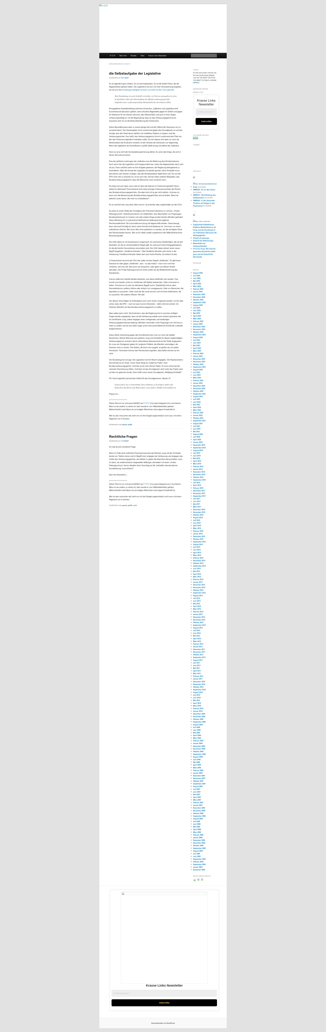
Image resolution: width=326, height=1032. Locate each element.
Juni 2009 (197, 730)
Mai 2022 (196, 404)
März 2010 (197, 706)
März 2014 (197, 576)
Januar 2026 (197, 291)
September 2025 (199, 302)
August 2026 (198, 273)
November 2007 (199, 778)
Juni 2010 (197, 697)
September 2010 (199, 689)
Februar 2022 (198, 412)
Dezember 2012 (199, 617)
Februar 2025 (198, 321)
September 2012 (199, 625)
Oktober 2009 (198, 719)
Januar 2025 (197, 324)
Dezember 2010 (199, 681)
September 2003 (199, 864)
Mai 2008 (196, 762)
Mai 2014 (196, 571)
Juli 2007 (196, 789)
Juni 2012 (197, 633)
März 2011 (197, 673)
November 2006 (199, 810)
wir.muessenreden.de (208, 184)
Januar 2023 (197, 383)
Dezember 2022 (199, 386)
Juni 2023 (197, 375)
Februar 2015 (198, 558)
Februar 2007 (198, 802)
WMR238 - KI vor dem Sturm (204, 189)
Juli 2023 (196, 372)
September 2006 (199, 816)
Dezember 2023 (199, 359)
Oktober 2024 (198, 332)
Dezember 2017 (199, 490)
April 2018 (197, 485)
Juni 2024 (197, 342)
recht (135, 505)
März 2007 (197, 800)
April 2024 (197, 348)
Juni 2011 (197, 665)
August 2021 (198, 423)
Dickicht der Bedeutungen (203, 240)
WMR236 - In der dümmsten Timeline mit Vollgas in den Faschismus (204, 203)
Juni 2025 (197, 310)
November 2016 (199, 512)
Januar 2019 (197, 469)
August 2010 (198, 692)
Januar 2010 (197, 711)
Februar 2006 (198, 835)
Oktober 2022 (198, 391)
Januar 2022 (197, 415)
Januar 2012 (197, 646)
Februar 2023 (198, 380)
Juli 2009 (196, 727)
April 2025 (197, 316)
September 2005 (199, 848)
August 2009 (198, 724)
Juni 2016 (197, 523)
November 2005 (199, 843)
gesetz (124, 424)
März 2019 (197, 463)
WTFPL (196, 82)
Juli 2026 (196, 275)
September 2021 (199, 420)
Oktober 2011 (198, 654)
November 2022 (199, 388)
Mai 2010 (196, 700)
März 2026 (197, 286)
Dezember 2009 (199, 714)
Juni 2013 (197, 601)
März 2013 (197, 609)
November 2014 (199, 560)
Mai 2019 (196, 458)
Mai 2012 (196, 635)
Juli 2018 (196, 482)
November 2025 (199, 297)
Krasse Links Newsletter (157, 55)
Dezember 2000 (199, 869)
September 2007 (199, 783)
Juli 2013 (196, 598)
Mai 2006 (196, 826)
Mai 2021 (196, 431)
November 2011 (199, 652)
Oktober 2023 (198, 364)
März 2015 (197, 555)
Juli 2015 (196, 547)
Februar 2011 (198, 676)
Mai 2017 (196, 504)
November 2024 (199, 329)
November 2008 (199, 749)
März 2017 (197, 506)
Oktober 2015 (198, 539)
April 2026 (197, 283)
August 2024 (198, 337)
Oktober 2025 (198, 299)
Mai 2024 (196, 345)
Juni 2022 (197, 402)
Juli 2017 (196, 498)
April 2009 (197, 735)
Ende (195, 187)
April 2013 (197, 606)
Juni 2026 (197, 278)
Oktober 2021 (198, 418)
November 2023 (199, 361)
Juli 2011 (196, 662)
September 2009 (199, 722)
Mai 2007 (196, 794)
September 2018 (199, 480)
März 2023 (197, 377)
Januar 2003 (197, 867)
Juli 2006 (196, 821)
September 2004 (199, 859)
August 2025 (198, 305)
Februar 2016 (198, 531)
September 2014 (199, 566)
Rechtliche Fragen (123, 436)
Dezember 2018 (199, 472)
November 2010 (199, 684)
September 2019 (199, 447)
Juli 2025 (196, 307)
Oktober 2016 (198, 515)
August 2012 (198, 627)
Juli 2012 (196, 630)
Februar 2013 (198, 611)
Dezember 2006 (199, 808)
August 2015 (198, 544)
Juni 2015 (197, 549)
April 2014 (197, 574)
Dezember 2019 (199, 445)
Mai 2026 (196, 281)
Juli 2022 (196, 399)
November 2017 (199, 493)
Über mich (123, 55)
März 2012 (197, 641)
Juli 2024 (196, 340)
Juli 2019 (196, 453)
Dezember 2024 (199, 326)
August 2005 (198, 851)
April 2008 (197, 765)
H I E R (112, 55)
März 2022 (197, 410)
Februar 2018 (198, 488)
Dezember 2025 (199, 294)
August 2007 (198, 786)
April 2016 (197, 525)
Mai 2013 (196, 603)
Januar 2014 (197, 582)
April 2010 (197, 703)
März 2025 (197, 318)
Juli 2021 (196, 426)
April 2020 (197, 439)
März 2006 (197, 832)
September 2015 (199, 541)
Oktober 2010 (198, 687)
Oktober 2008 (198, 751)
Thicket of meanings (201, 238)
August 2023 (198, 369)
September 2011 (199, 657)
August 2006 (198, 818)
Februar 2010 (198, 708)
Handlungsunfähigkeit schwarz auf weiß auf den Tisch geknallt (148, 89)
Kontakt (133, 55)
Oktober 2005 (198, 845)
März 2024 (197, 351)
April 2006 (197, 829)
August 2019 (198, 450)
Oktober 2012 (198, 622)
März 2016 (197, 528)
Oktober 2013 (198, 590)
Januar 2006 (197, 837)
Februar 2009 (198, 740)
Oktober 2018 (198, 477)
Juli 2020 (196, 437)
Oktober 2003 (198, 861)
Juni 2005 (197, 856)
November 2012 (199, 619)
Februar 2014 (198, 579)
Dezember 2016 (199, 509)
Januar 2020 (197, 442)
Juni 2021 (197, 429)
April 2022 (197, 407)
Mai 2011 (196, 668)
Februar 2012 (198, 644)
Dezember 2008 (199, 746)
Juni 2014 (197, 568)
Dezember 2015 (199, 536)
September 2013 (199, 592)
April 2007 (197, 797)
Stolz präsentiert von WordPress (163, 1023)
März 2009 (197, 738)
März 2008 (197, 767)
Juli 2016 (196, 520)
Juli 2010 (196, 695)
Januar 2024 (197, 356)
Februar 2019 (198, 466)
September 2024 (199, 334)
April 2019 (197, 461)
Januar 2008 (197, 773)
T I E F (147, 403)
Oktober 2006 (198, 813)
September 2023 (199, 367)
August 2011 (198, 660)
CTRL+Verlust (204, 221)
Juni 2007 (197, 792)
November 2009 (199, 716)
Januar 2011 (197, 679)
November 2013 (199, 587)
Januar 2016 (197, 533)
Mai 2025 (196, 313)
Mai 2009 (196, 732)
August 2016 (198, 517)
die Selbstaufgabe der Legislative (135, 73)
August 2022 (198, 396)
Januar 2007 (197, 805)
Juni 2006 (197, 824)
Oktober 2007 (198, 781)
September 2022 (199, 394)
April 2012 (197, 638)
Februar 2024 (198, 353)
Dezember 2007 (199, 775)
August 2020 (198, 434)
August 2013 (198, 595)
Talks (142, 55)
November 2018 (199, 474)
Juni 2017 (197, 501)
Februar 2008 (198, 770)
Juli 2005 (196, 853)
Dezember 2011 (199, 649)
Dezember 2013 (199, 584)
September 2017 (199, 496)
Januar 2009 (197, 743)
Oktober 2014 (198, 563)
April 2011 (197, 671)
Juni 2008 (197, 759)
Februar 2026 (198, 289)
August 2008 (198, 757)
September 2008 (199, 754)
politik (130, 424)
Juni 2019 (197, 455)
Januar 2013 (197, 614)
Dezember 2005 (199, 840)
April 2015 (197, 552)
